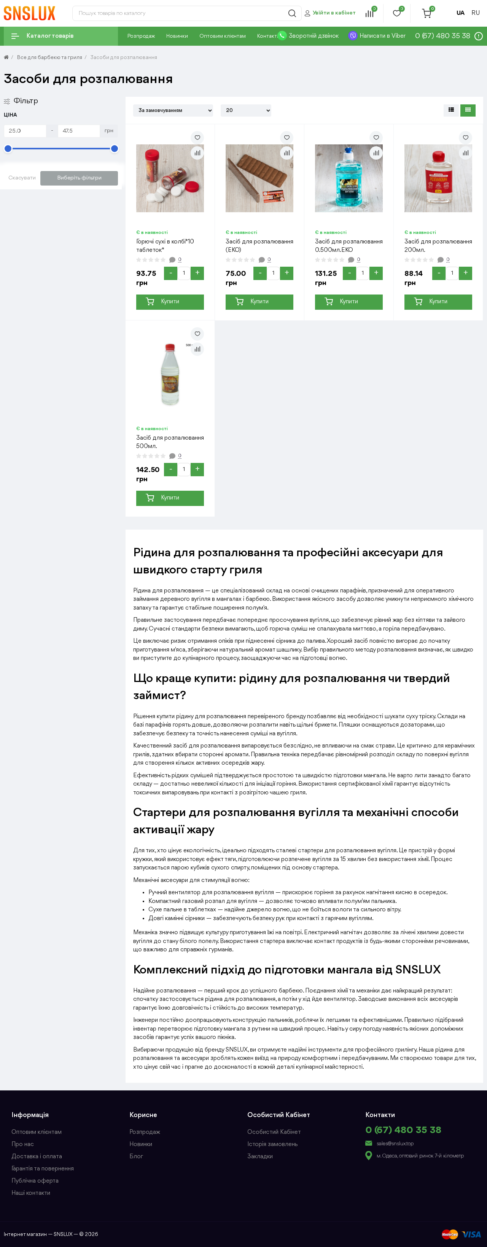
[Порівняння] (197, 153)
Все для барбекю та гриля (49, 57)
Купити (170, 302)
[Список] (451, 110)
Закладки (260, 1157)
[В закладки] (197, 137)
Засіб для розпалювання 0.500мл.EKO (349, 246)
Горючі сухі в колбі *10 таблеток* (165, 246)
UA (461, 13)
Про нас (22, 1144)
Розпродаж (141, 36)
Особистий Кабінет (274, 1132)
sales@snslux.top (395, 1143)
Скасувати (22, 178)
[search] (292, 13)
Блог (136, 1157)
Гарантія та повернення (42, 1169)
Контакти (268, 36)
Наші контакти (30, 1193)
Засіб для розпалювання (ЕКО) (259, 246)
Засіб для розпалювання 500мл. (170, 442)
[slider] (8, 148)
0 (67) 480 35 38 (403, 1130)
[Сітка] (468, 110)
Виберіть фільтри (79, 178)
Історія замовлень (272, 1144)
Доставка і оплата (36, 1157)
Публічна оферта (35, 1181)
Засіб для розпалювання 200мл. (438, 246)
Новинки (177, 36)
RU (475, 13)
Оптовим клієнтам (222, 36)
